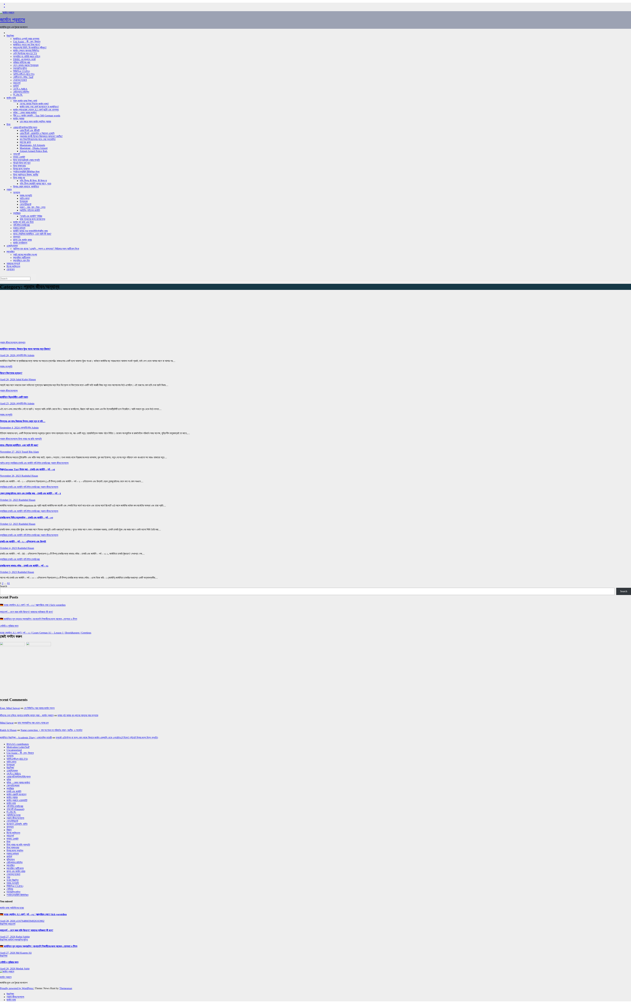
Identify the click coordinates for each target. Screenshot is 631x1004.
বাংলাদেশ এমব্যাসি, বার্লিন (17, 824)
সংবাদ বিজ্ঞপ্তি (13, 880)
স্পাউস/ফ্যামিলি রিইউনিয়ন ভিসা (26, 171)
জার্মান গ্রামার (18, 118)
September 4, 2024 (10, 427)
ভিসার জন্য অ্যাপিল (21, 168)
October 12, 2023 (9, 524)
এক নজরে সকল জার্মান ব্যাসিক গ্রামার (35, 121)
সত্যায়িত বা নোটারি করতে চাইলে (26, 56)
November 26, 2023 (11, 475)
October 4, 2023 (9, 548)
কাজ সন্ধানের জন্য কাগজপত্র (32, 219)
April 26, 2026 (8, 355)
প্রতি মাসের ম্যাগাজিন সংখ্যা (25, 254)
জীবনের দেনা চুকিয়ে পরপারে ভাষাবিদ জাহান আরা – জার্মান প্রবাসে (27, 715)
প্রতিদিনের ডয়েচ (14, 815)
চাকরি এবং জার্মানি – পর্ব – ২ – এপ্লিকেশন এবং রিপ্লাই (23, 541)
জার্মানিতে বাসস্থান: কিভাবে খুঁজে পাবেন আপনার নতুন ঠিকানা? (25, 349)
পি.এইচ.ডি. (18, 94)
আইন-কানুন (24, 198)
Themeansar (65, 988)
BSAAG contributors (18, 744)
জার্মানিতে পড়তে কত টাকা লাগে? (26, 44)
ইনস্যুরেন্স (24, 201)
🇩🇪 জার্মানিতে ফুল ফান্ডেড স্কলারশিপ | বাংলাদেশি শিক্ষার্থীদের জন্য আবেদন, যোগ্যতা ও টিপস (38, 619)
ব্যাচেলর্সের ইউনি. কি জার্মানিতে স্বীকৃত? (30, 47)
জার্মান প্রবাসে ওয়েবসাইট (17, 800)
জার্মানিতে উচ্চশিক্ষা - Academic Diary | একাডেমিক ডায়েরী (26, 737)
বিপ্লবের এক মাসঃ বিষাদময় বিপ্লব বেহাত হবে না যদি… (22, 421)
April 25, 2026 (8, 403)
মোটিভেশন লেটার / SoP (23, 77)
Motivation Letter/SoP (18, 747)
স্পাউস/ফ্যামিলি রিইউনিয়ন (17, 895)
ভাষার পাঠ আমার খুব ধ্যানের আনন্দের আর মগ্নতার (78, 715)
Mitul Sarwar (7, 722)
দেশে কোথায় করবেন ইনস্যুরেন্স (25, 65)
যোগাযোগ (11, 269)
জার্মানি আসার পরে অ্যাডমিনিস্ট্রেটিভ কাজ (30, 231)
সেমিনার (10, 889)
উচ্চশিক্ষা (10, 35)
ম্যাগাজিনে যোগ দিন (21, 260)
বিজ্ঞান (9, 830)
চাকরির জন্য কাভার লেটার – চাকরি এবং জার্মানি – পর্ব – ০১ (24, 565)
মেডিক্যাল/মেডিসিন (21, 92)
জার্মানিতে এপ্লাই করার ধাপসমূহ (26, 38)
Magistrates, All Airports (32, 145)
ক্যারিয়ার (16, 213)
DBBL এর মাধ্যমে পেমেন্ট (24, 59)
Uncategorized (14, 750)
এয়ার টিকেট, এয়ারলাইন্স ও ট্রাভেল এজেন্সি (37, 133)
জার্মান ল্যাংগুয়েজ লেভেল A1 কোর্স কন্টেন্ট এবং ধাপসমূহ (36, 109)
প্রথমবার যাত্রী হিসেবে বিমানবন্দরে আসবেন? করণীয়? (41, 136)
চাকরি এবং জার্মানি (26, 463)
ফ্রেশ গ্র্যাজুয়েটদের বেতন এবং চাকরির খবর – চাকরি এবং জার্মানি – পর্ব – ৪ (30, 493)
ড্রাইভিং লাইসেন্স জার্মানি (30, 210)
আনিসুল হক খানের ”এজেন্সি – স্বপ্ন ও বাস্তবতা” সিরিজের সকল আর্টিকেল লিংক (46, 248)
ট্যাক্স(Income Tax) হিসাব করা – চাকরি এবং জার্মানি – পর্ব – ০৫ (27, 469)
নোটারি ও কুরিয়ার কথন (9, 625)
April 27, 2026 (8, 936)
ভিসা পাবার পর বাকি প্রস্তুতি (30, 438)
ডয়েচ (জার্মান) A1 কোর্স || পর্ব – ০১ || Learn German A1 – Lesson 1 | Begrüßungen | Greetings (45, 632)
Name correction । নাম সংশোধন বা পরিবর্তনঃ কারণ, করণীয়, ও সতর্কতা (51, 730)
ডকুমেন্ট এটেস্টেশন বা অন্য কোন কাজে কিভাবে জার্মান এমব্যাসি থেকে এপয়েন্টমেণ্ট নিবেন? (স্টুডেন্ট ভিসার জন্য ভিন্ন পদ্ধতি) (107, 737)
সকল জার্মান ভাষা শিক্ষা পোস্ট (25, 100)
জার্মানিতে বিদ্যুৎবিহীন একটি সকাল (14, 397)
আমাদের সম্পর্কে (13, 263)
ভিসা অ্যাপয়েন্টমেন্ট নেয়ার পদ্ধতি (26, 160)
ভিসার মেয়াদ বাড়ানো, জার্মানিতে (26, 186)
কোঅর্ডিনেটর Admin (25, 355)
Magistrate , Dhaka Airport (33, 148)
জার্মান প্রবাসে (12, 20)
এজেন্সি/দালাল (12, 245)
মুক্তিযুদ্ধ (11, 859)
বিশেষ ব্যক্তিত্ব (13, 266)
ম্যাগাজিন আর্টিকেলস (21, 257)
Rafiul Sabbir (23, 936)
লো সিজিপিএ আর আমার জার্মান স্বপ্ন (39, 708)
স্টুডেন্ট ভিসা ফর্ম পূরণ (21, 163)
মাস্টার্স (16, 86)
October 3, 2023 (9, 572)
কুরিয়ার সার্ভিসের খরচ (21, 62)
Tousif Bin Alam (30, 451)
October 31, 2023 (9, 500)
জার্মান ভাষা (11, 97)
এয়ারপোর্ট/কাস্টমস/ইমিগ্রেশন (25, 127)
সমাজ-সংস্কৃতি (26, 195)
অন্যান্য (16, 192)
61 (8, 583)
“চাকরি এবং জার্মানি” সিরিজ (31, 216)
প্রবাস (9, 189)
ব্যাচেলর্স (16, 83)
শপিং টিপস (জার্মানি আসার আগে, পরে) (35, 183)
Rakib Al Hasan (8, 730)
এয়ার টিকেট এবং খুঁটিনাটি (30, 130)
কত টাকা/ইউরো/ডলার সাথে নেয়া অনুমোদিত (38, 139)
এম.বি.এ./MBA (20, 89)
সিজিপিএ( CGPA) (21, 71)
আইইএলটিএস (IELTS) (23, 74)
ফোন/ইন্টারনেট (25, 204)
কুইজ (9, 779)
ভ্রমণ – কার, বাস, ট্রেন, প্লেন (32, 207)
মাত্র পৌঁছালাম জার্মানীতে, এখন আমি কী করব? (19, 445)
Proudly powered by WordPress (17, 988)
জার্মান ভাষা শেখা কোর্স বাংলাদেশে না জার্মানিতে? (39, 106)
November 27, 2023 (11, 451)
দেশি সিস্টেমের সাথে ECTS (25, 53)
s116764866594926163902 (30, 921)
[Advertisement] (315, 316)
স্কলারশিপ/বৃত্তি (20, 68)
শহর (8, 877)
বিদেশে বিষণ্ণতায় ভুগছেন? (11, 373)
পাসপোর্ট (16, 154)
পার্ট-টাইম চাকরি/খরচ (21, 225)
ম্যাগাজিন (10, 251)
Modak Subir (23, 968)
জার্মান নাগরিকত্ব (20, 242)
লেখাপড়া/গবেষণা (20, 80)
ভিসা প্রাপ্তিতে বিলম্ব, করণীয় (25, 174)
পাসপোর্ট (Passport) (15, 809)
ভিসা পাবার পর (19, 177)
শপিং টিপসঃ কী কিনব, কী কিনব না (33, 180)
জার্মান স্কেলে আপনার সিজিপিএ (26, 50)
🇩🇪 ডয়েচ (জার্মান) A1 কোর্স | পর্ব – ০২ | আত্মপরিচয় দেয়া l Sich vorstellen (33, 605)
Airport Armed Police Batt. (34, 151)
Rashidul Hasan (30, 475)
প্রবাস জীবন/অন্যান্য (9, 342)
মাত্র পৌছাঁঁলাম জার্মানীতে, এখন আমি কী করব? (32, 234)
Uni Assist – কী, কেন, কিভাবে (26, 41)
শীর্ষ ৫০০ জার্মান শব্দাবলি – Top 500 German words (36, 115)
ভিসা (8, 124)
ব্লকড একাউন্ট (19, 157)
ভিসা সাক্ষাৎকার (19, 165)
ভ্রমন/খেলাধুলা (19, 228)
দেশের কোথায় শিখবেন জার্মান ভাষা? (34, 103)
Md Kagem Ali (24, 952)
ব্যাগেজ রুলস (25, 142)
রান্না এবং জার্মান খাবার (22, 239)
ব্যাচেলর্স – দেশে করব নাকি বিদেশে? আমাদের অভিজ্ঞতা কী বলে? (26, 611)
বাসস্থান (16, 236)
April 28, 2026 (8, 921)
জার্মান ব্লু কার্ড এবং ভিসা (23, 222)
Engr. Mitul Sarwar (10, 708)
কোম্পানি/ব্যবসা (13, 785)
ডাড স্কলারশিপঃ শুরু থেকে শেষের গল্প (33, 722)
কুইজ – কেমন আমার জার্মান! (25, 112)
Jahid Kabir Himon (26, 379)
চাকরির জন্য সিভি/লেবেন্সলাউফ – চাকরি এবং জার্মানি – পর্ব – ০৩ (26, 517)
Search (3, 586)
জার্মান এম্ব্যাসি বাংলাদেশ (16, 794)
